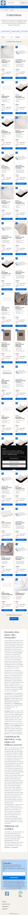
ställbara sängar (18, 703)
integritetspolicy (19, 886)
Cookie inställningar (14, 458)
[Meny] (26, 2)
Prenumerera (14, 877)
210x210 (20, 652)
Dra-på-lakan (7, 693)
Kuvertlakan (15, 31)
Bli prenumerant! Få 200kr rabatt (14, 6)
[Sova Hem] (3, 2)
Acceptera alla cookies (14, 462)
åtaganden (7, 847)
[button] (20, 2)
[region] (14, 457)
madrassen (7, 698)
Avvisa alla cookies (14, 465)
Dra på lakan (5, 31)
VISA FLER (13, 618)
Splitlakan (6, 723)
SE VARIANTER (7, 77)
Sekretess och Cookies (12, 454)
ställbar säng (18, 725)
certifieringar (15, 847)
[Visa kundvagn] (24, 2)
